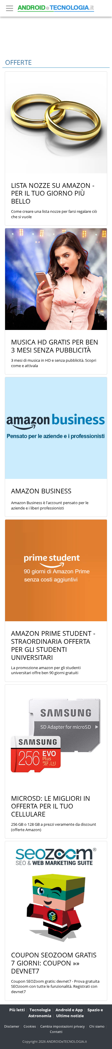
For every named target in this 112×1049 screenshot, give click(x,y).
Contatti (56, 1031)
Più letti (17, 1009)
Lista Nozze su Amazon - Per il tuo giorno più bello (52, 193)
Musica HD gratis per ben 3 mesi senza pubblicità (54, 346)
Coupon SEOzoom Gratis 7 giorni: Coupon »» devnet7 (53, 963)
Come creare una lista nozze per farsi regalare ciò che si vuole (54, 214)
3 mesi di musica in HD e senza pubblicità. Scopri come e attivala (53, 363)
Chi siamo (97, 1026)
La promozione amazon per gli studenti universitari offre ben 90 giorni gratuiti (46, 670)
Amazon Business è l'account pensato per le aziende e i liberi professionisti (49, 505)
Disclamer (11, 1026)
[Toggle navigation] (9, 8)
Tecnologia (40, 1009)
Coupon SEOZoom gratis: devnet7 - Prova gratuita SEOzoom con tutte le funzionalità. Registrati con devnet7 (55, 986)
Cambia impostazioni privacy (62, 1026)
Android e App (69, 1009)
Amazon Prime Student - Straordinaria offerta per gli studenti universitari (53, 645)
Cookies (30, 1026)
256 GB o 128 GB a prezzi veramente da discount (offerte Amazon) (53, 827)
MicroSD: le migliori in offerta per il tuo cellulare (50, 806)
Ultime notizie (70, 1015)
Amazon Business (41, 491)
